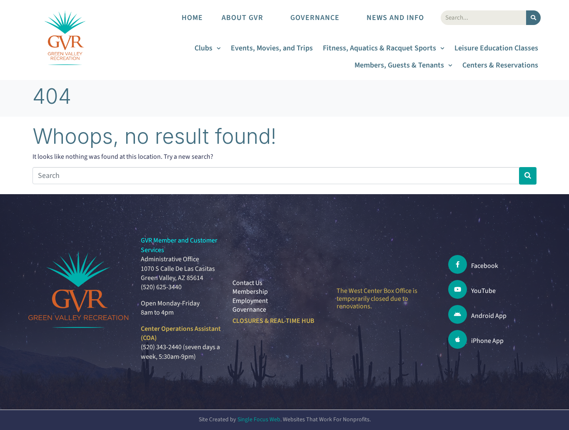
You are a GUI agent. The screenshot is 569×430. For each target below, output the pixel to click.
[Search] (533, 17)
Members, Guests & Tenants (399, 65)
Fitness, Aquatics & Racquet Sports (379, 48)
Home (192, 17)
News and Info (395, 17)
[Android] (457, 314)
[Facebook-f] (457, 264)
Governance (314, 17)
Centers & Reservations (500, 65)
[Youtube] (457, 289)
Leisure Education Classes (496, 48)
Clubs (203, 48)
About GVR (242, 17)
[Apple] (457, 339)
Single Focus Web (258, 419)
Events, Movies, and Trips (272, 48)
